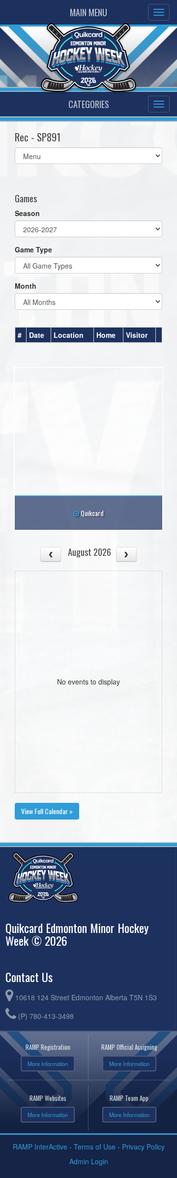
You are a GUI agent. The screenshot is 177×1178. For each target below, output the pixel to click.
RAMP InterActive (40, 1146)
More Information (48, 1064)
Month (25, 286)
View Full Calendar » (47, 811)
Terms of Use (95, 1146)
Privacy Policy (143, 1146)
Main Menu (88, 12)
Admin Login (88, 1161)
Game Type (33, 249)
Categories (88, 104)
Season (27, 213)
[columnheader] (21, 335)
